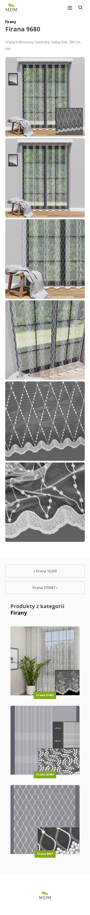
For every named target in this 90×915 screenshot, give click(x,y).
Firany (10, 21)
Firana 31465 (45, 695)
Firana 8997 (45, 854)
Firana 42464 (45, 774)
